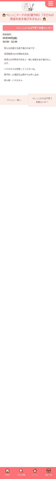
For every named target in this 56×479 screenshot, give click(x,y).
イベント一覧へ (14, 100)
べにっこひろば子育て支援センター (42, 100)
